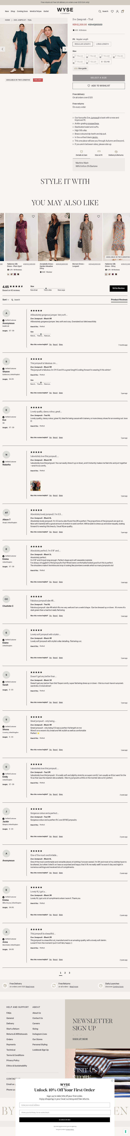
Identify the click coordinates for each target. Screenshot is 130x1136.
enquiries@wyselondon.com (74, 2)
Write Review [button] (118, 288)
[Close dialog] (112, 1080)
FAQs (8, 1013)
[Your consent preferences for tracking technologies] (125, 1131)
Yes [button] (50, 344)
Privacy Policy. (70, 1129)
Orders (9, 1040)
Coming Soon (22, 11)
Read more (30, 987)
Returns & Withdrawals (16, 1034)
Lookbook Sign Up (40, 1050)
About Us (36, 1013)
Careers (36, 1024)
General (10, 1018)
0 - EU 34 (79, 56)
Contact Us (37, 1018)
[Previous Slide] (2, 237)
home (7, 20)
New (7, 11)
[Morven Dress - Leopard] (81, 237)
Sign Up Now (80, 1039)
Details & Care (81, 155)
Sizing (35, 1029)
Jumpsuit (95, 118)
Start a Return (12, 1029)
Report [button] (55, 344)
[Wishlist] (112, 11)
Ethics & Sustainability (16, 1066)
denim (95, 138)
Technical (10, 1050)
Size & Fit (98, 155)
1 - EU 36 (92, 56)
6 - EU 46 (105, 62)
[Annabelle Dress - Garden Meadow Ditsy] (49, 237)
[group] (16, 287)
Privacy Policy (12, 1061)
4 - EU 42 (79, 62)
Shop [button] (13, 11)
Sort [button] (5, 300)
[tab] (119, 300)
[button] (102, 11)
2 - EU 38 (105, 56)
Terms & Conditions (15, 1055)
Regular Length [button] (83, 44)
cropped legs (93, 124)
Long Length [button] (102, 44)
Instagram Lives (39, 1034)
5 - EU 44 (92, 62)
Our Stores (37, 1040)
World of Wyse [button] (36, 11)
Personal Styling (39, 1045)
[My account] (117, 11)
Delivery (10, 1024)
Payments (11, 1045)
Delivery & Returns (116, 155)
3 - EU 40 (119, 56)
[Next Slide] (127, 237)
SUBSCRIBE (64, 1119)
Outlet (46, 11)
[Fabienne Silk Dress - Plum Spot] (16, 237)
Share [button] (61, 344)
